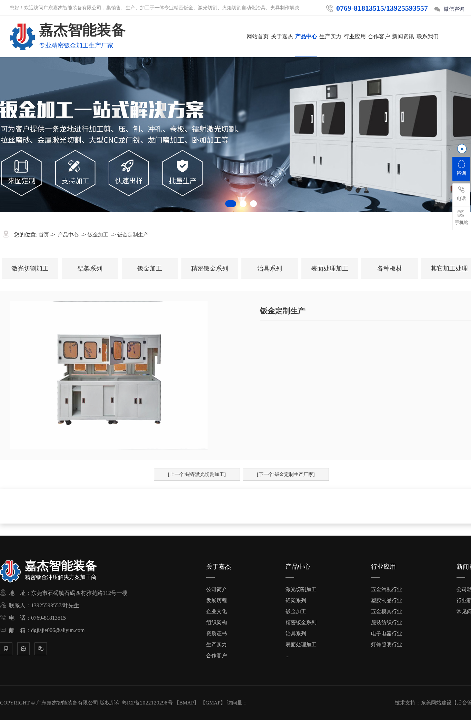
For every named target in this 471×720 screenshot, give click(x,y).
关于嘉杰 (282, 36)
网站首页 (258, 36)
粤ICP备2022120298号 (147, 703)
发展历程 (216, 600)
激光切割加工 (30, 268)
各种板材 (389, 268)
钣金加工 (98, 234)
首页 (44, 234)
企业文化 (216, 611)
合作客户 (379, 36)
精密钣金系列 (209, 268)
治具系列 (269, 268)
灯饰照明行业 (386, 644)
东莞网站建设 (436, 703)
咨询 (461, 173)
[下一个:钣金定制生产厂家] (286, 474)
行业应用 (355, 36)
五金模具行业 (386, 611)
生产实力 (330, 36)
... (287, 655)
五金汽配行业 (386, 589)
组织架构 (216, 622)
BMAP (186, 703)
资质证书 (216, 633)
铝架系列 (90, 268)
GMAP (213, 703)
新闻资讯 (403, 36)
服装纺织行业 (386, 622)
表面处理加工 (329, 268)
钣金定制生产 (132, 234)
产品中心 (306, 36)
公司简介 (216, 589)
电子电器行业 (386, 633)
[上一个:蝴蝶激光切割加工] (197, 474)
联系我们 (428, 36)
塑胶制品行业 (386, 600)
